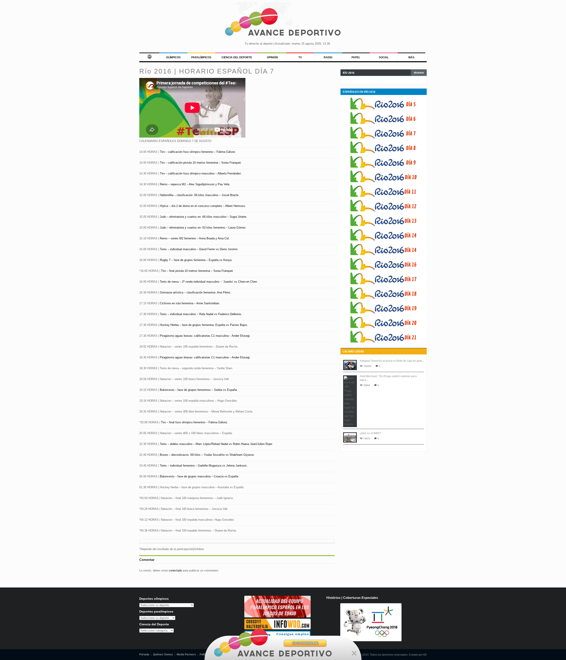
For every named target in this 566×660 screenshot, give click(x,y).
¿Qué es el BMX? (370, 433)
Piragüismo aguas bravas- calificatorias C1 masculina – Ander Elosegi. (205, 335)
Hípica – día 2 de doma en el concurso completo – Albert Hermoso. (203, 206)
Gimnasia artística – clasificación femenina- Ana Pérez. (195, 292)
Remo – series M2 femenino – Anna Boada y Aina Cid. (194, 238)
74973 (366, 438)
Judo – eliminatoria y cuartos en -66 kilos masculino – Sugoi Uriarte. (203, 216)
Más (411, 57)
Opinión (272, 57)
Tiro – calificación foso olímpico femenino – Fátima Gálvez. (198, 151)
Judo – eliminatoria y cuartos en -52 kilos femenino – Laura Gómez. (203, 227)
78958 (366, 385)
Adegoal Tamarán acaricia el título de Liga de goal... (392, 360)
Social (384, 57)
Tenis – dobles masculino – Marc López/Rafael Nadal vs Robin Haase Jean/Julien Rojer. (216, 444)
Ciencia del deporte (237, 57)
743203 (367, 366)
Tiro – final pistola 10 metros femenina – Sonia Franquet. (197, 270)
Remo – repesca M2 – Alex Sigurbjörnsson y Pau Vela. (195, 184)
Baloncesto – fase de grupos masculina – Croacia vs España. (199, 476)
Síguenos (419, 73)
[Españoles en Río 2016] (383, 108)
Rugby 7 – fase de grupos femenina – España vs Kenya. (196, 260)
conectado (175, 570)
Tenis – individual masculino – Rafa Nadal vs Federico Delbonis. (201, 314)
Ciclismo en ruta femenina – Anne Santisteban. (190, 303)
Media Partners (186, 654)
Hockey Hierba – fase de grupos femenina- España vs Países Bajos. (204, 325)
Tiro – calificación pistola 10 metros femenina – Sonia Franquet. (201, 162)
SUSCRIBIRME (305, 643)
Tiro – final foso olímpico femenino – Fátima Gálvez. (194, 422)
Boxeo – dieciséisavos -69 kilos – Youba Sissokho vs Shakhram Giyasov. (207, 454)
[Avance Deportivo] (283, 23)
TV (300, 57)
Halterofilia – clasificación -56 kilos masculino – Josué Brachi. (199, 195)
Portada (144, 654)
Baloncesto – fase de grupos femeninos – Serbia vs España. (199, 389)
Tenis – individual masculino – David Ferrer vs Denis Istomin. (199, 249)
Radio (328, 57)
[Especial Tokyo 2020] (277, 616)
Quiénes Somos (163, 654)
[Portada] (149, 56)
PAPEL (356, 57)
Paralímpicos (201, 57)
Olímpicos (173, 57)
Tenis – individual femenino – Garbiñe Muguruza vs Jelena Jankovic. (204, 465)
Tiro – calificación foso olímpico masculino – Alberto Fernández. (201, 173)
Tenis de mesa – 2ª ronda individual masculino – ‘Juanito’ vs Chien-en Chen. (209, 281)
